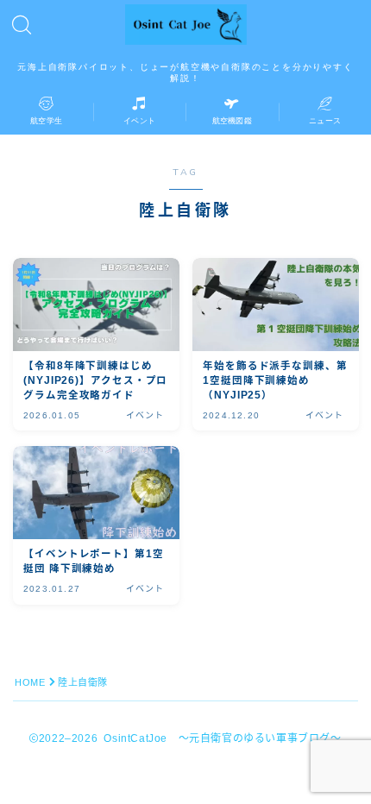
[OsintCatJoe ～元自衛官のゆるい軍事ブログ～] (186, 24)
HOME (30, 682)
